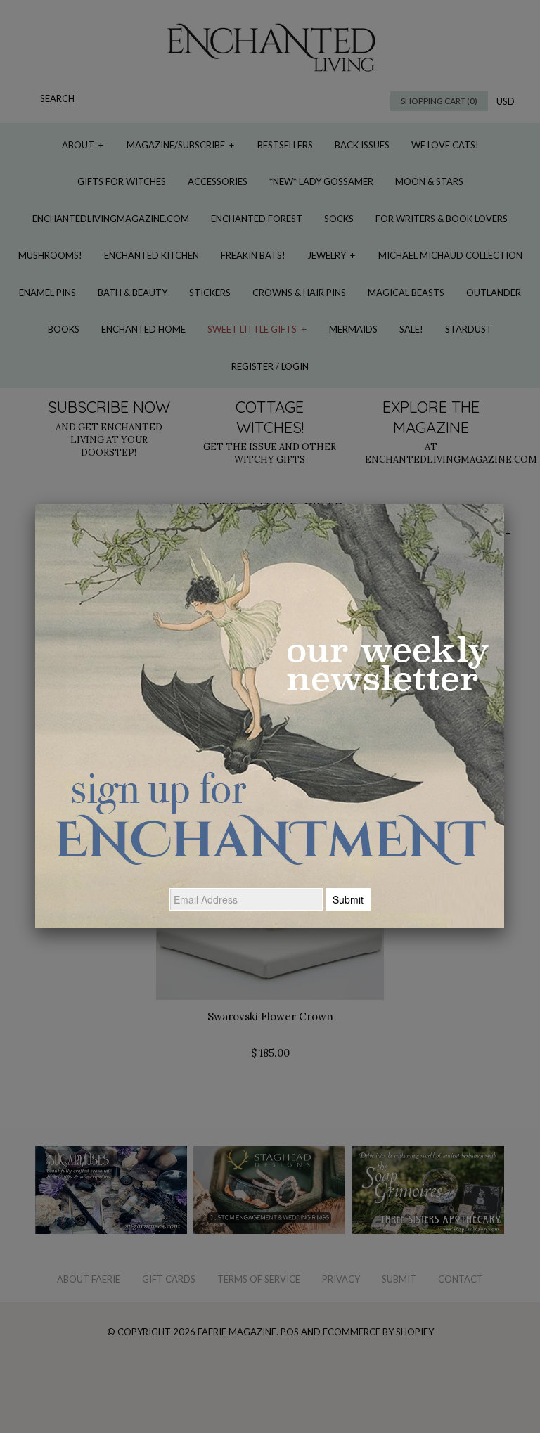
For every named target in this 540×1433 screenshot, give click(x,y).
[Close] (504, 504)
